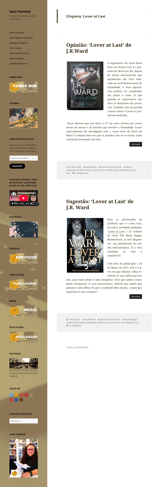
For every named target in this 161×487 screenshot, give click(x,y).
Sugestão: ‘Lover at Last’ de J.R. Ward (100, 204)
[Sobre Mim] (23, 86)
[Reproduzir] (14, 203)
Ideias (128, 167)
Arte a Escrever (16, 32)
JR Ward (81, 170)
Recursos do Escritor (19, 53)
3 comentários (81, 173)
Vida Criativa (15, 48)
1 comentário (75, 325)
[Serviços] (23, 258)
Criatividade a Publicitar (21, 37)
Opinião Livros (112, 170)
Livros (119, 167)
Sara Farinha (20, 11)
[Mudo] (33, 203)
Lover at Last (98, 170)
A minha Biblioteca (18, 63)
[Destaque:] (23, 363)
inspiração (71, 170)
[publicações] (23, 284)
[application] (23, 198)
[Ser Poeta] (23, 229)
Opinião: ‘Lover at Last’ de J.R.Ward (98, 47)
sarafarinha (91, 167)
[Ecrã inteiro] (36, 203)
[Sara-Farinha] (23, 458)
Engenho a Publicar (18, 43)
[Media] (23, 310)
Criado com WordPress (77, 347)
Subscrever (17, 166)
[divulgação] (23, 337)
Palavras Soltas (16, 58)
